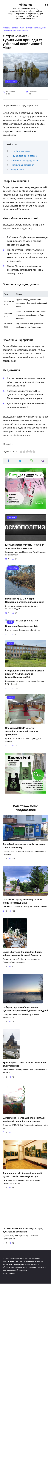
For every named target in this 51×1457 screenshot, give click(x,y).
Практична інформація (22, 165)
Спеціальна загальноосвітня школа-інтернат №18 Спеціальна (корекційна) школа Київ (24, 674)
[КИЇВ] (25, 665)
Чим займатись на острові (24, 156)
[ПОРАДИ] (25, 539)
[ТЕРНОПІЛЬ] (20, 593)
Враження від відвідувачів (24, 160)
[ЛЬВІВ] (25, 722)
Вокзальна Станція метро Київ (21, 626)
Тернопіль (11, 82)
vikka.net (25, 4)
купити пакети (9, 1446)
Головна (6, 28)
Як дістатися (17, 169)
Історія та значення (20, 151)
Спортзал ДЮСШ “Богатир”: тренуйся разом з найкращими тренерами (21, 731)
